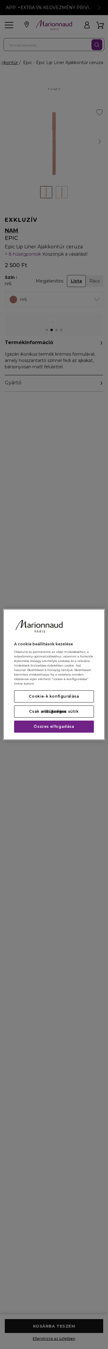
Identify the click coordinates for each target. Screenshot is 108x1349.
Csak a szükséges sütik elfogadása (54, 711)
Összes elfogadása (54, 726)
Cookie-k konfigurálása (54, 696)
